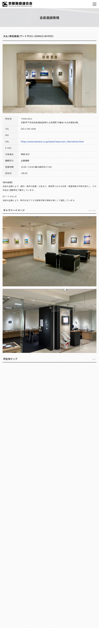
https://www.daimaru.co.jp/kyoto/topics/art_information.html (52, 141)
